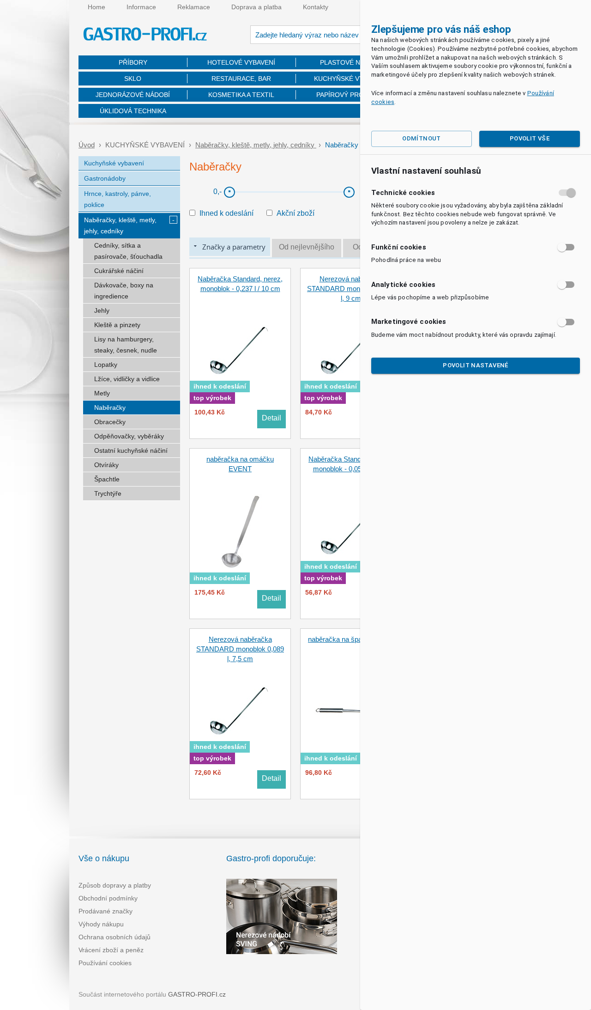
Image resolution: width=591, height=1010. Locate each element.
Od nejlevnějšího (306, 247)
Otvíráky (106, 464)
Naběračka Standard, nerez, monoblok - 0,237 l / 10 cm (240, 283)
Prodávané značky (105, 911)
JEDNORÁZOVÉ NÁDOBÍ (133, 94)
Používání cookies (105, 963)
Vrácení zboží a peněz (111, 950)
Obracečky (110, 422)
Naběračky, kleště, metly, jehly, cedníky (255, 145)
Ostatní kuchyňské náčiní (131, 450)
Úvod (86, 145)
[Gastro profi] (145, 35)
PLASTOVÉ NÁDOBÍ (350, 62)
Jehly (101, 310)
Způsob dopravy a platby (114, 885)
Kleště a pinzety (117, 325)
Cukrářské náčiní (119, 270)
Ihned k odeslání (226, 213)
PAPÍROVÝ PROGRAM (349, 94)
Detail (271, 418)
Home (96, 7)
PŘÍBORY (133, 62)
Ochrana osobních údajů (114, 937)
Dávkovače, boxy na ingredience (123, 290)
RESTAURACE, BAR (241, 78)
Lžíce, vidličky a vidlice (127, 379)
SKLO (132, 78)
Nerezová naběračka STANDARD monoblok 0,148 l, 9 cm (351, 288)
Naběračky (110, 407)
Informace (141, 7)
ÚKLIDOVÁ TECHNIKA (133, 111)
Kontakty (315, 7)
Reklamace (193, 7)
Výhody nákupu (101, 924)
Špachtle (107, 479)
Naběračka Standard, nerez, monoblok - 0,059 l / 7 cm (350, 464)
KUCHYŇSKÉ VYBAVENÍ (350, 78)
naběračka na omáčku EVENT (240, 464)
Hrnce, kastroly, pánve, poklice (117, 199)
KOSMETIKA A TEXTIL (241, 94)
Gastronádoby (105, 178)
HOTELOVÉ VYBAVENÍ (241, 62)
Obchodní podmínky (108, 898)
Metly (102, 393)
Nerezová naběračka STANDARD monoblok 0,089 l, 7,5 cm (240, 649)
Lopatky (105, 364)
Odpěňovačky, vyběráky (129, 436)
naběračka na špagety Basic (351, 639)
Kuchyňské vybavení (114, 163)
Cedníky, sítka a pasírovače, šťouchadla (128, 251)
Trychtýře (107, 493)
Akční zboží (295, 213)
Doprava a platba (256, 7)
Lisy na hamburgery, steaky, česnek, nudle (125, 344)
